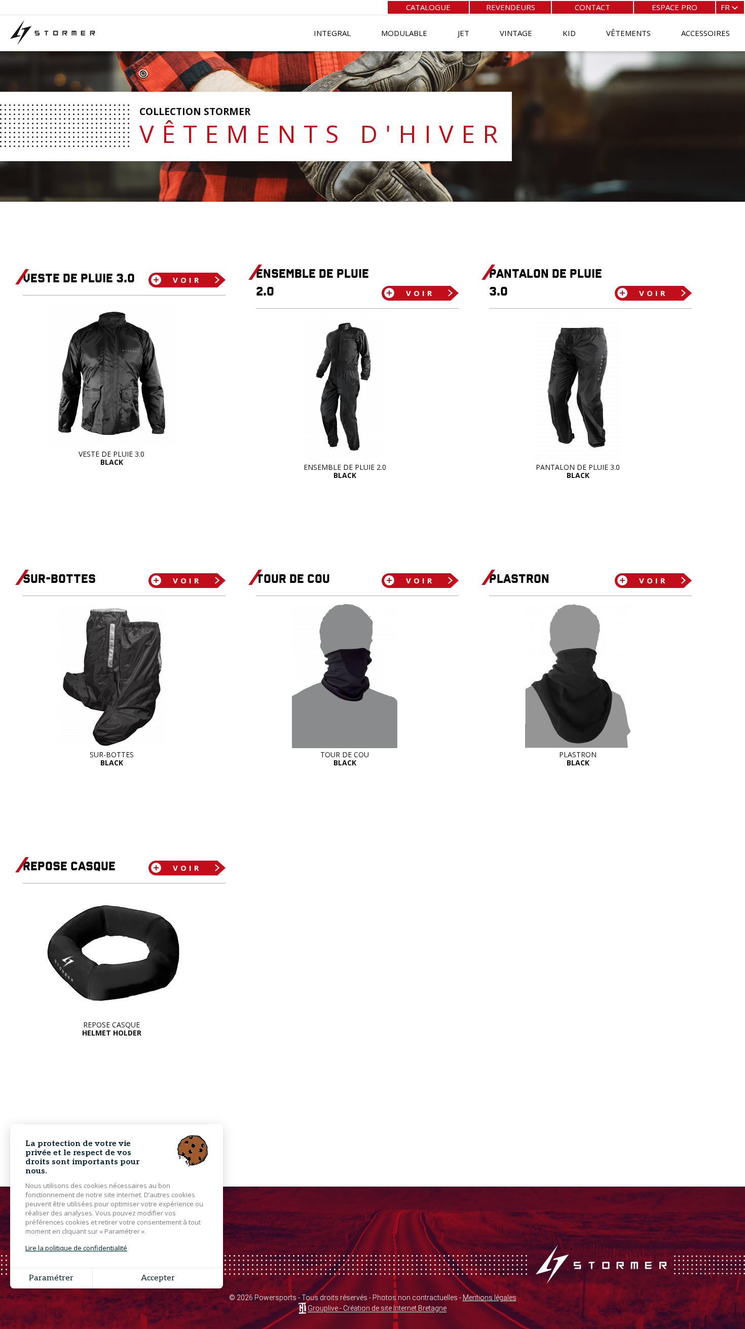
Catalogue (428, 7)
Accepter (158, 1278)
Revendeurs (510, 7)
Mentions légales (489, 1298)
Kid (569, 33)
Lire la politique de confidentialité (76, 1247)
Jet (463, 33)
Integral (332, 33)
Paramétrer (51, 1278)
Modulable (404, 33)
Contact (592, 7)
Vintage (516, 33)
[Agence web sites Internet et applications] (302, 1309)
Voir (187, 280)
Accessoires (705, 33)
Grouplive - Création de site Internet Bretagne (377, 1309)
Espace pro (674, 7)
